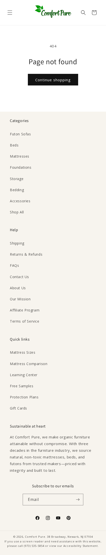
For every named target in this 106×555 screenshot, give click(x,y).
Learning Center (23, 374)
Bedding (17, 189)
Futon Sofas (20, 134)
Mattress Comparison (28, 363)
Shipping (17, 243)
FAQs (14, 265)
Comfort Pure (35, 536)
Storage (16, 178)
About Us (18, 288)
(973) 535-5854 (34, 546)
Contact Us (19, 276)
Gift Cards (18, 408)
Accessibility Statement (80, 546)
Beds (14, 145)
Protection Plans (24, 397)
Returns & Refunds (26, 254)
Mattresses (19, 156)
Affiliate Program (24, 310)
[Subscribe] (77, 499)
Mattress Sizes (22, 352)
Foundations (21, 167)
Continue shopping (53, 79)
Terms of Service (24, 321)
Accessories (20, 201)
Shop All (17, 212)
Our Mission (20, 299)
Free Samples (21, 386)
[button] (9, 12)
